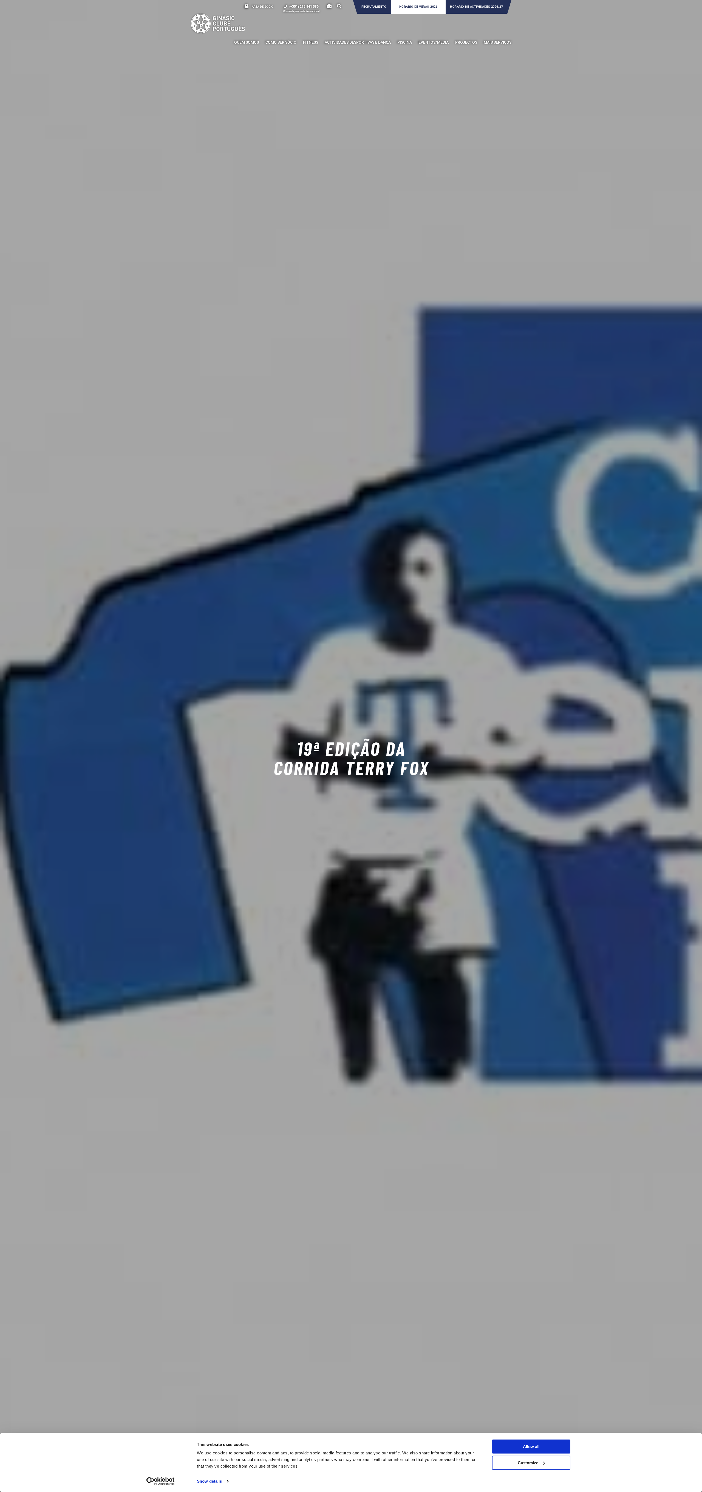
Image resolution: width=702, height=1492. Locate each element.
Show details (209, 1481)
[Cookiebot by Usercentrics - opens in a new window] (161, 1481)
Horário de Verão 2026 (418, 7)
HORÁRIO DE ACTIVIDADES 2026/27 (476, 7)
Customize (528, 1462)
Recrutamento (374, 7)
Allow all (531, 1446)
